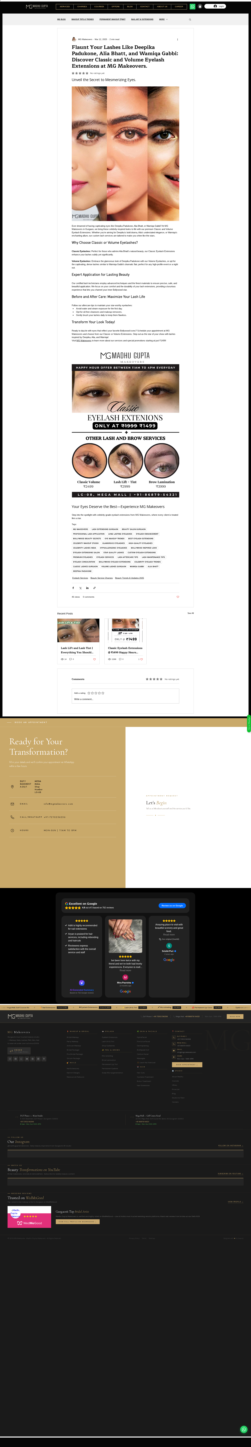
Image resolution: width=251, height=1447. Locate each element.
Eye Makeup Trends (114, 538)
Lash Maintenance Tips (153, 557)
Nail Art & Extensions (142, 19)
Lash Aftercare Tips (128, 557)
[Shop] (200, 6)
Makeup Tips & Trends (82, 19)
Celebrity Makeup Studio (86, 543)
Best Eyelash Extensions (140, 538)
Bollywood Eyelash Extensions (115, 562)
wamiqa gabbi (137, 566)
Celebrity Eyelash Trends (147, 562)
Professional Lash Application (88, 534)
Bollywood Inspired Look (144, 548)
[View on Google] (125, 931)
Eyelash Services (105, 557)
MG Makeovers (80, 529)
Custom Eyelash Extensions (142, 552)
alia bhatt (153, 566)
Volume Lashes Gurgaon (113, 566)
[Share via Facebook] (73, 588)
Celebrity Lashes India (84, 548)
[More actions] (177, 39)
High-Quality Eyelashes (141, 543)
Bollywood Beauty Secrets (87, 538)
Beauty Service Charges (101, 578)
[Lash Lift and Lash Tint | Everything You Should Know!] (78, 630)
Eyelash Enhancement (147, 534)
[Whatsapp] (192, 6)
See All (191, 613)
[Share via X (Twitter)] (80, 588)
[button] (64, 6)
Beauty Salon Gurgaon (134, 529)
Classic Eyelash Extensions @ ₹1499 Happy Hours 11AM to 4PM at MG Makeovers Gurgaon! (125, 650)
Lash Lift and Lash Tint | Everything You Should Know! (77, 650)
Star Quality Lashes (113, 552)
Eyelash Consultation (84, 562)
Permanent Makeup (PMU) (112, 19)
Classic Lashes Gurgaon (85, 566)
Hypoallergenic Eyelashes (113, 548)
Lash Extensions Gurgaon (105, 529)
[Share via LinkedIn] (87, 588)
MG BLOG (61, 19)
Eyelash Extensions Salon (86, 552)
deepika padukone (82, 571)
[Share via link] (94, 588)
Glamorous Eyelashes (113, 543)
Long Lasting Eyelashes (120, 534)
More (162, 19)
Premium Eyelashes (83, 557)
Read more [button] (169, 934)
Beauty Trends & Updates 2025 (129, 578)
